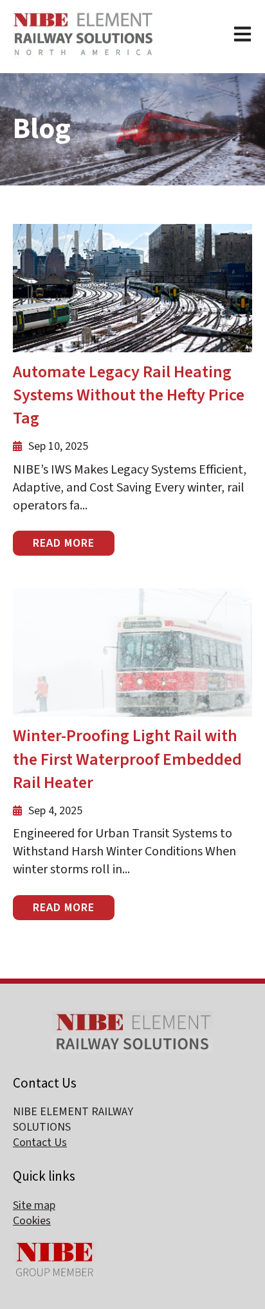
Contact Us (40, 1142)
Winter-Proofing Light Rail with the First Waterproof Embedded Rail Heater (127, 759)
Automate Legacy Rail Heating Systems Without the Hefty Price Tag (128, 395)
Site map (34, 1205)
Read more (64, 543)
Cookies (32, 1221)
